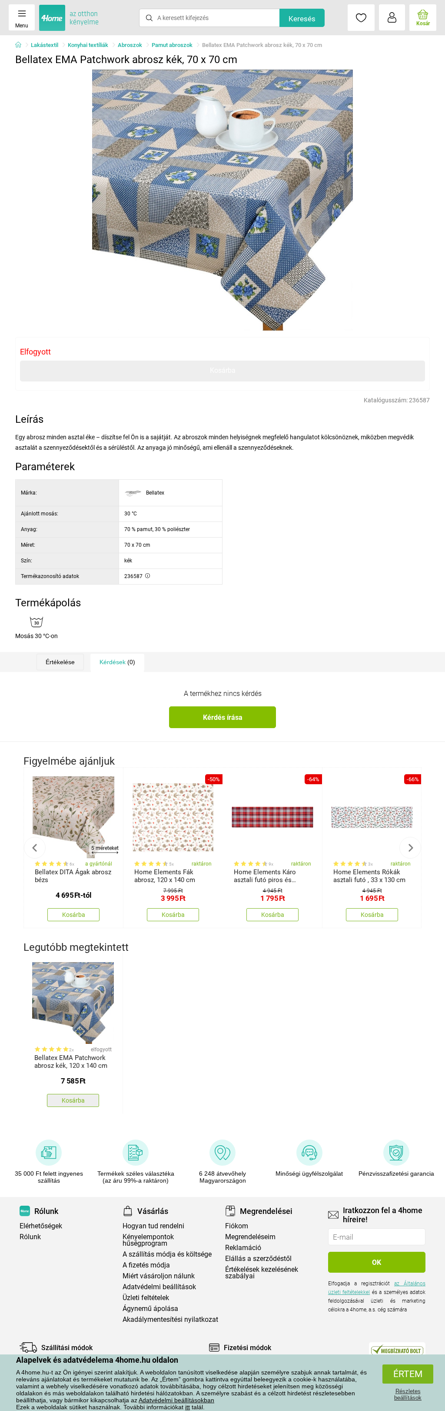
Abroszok (130, 45)
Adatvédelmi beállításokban (176, 1400)
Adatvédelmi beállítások (159, 1287)
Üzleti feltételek (146, 1297)
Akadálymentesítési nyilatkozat (170, 1319)
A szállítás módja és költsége (167, 1254)
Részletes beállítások (408, 1394)
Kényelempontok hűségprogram (148, 1240)
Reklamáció (243, 1247)
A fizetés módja (146, 1265)
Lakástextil (44, 45)
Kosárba (223, 370)
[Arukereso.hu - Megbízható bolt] (397, 1349)
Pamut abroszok (172, 45)
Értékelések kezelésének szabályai (261, 1272)
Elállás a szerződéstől (258, 1258)
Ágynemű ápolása (150, 1308)
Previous (35, 848)
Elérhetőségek (41, 1226)
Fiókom (236, 1226)
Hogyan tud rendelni (153, 1226)
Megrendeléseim (250, 1237)
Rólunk (30, 1237)
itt (187, 1407)
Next (410, 848)
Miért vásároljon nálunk (159, 1276)
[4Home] (21, 45)
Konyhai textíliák (88, 45)
